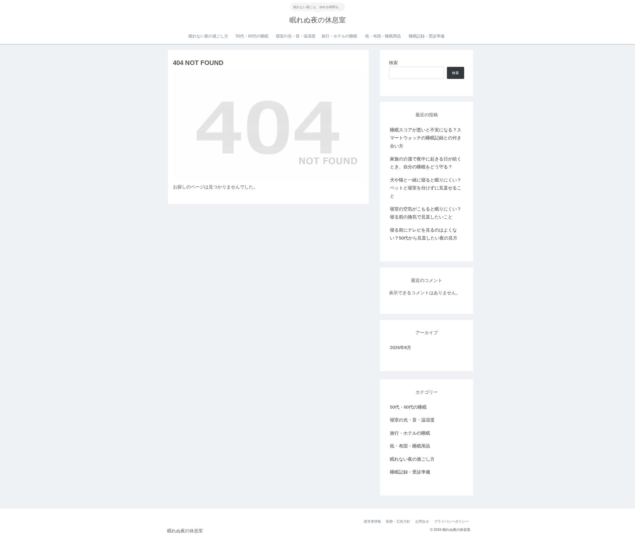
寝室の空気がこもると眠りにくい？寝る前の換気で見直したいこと (425, 213)
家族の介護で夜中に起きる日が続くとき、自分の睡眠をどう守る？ (425, 162)
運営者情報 (372, 521)
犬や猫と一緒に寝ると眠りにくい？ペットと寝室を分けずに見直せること (425, 188)
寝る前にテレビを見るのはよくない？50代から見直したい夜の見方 (423, 234)
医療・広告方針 (398, 521)
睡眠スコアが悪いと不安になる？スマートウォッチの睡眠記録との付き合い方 (425, 138)
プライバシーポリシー (451, 521)
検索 (393, 62)
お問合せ (422, 521)
